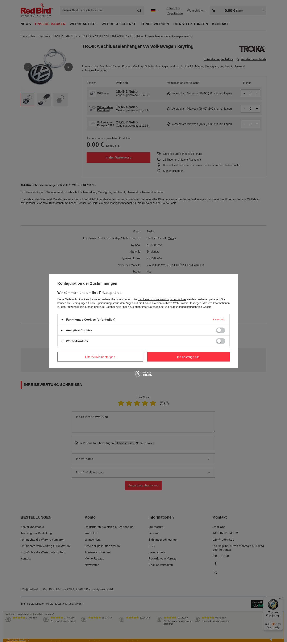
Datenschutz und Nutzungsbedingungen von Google (179, 306)
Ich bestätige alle (188, 356)
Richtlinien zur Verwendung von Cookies (162, 299)
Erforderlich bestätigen (100, 356)
